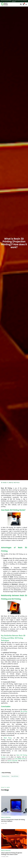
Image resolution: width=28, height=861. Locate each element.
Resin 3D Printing (14, 776)
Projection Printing (5, 776)
